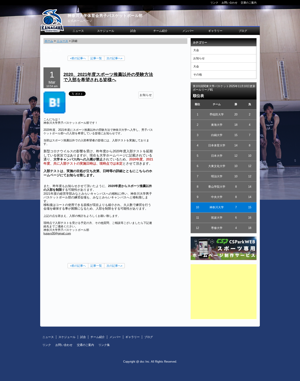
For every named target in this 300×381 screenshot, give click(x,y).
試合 (133, 30)
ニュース (78, 30)
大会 (196, 50)
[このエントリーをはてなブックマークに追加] (54, 112)
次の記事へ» (114, 58)
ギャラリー (215, 30)
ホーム (49, 41)
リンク (214, 2)
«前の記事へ (78, 58)
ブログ (243, 30)
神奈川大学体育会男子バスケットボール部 (105, 16)
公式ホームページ (80, 20)
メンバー (188, 30)
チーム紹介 (160, 30)
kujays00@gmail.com (57, 233)
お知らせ (199, 58)
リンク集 (104, 345)
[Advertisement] (224, 291)
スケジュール (105, 30)
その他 (197, 74)
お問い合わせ (229, 2)
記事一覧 (96, 58)
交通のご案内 (249, 2)
